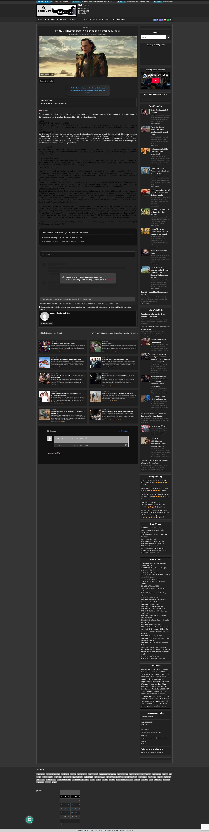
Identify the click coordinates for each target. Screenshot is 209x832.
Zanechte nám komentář (99, 34)
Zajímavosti (88, 27)
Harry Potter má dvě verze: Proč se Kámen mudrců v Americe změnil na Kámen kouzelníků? (159, 381)
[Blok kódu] (77, 445)
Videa (151, 780)
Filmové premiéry (123, 774)
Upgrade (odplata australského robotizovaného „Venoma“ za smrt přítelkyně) (155, 681)
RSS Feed (144, 724)
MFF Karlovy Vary (100, 777)
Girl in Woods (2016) (156, 636)
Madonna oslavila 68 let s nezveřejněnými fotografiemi (160, 151)
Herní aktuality (156, 774)
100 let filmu (41, 774)
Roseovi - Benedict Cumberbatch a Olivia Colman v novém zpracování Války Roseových (66, 394)
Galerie (148, 774)
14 (76, 809)
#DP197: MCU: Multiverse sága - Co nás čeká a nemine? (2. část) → (114, 333)
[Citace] (74, 445)
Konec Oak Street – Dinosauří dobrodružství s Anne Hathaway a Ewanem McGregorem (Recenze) (160, 272)
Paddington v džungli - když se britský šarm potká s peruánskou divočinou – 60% (68, 412)
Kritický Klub (67, 777)
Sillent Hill (152, 539)
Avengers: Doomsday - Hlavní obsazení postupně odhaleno (117, 411)
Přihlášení (124, 431)
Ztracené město (154, 546)
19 (68, 813)
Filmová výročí (93, 774)
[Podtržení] (62, 445)
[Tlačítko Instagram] (162, 20)
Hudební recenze (47, 777)
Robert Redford (154, 572)
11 (65, 809)
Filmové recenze (113, 385)
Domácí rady (65, 774)
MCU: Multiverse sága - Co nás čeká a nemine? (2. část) (88, 31)
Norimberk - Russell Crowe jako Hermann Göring (115, 359)
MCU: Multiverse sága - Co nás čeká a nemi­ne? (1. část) (62, 237)
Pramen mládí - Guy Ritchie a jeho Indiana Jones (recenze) (117, 393)
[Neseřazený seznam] (71, 445)
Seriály (53, 19)
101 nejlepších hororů (53, 774)
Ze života (48, 782)
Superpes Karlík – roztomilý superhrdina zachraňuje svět (66, 359)
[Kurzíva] (59, 445)
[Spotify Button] (168, 20)
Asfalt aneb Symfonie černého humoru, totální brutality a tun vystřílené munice (155, 652)
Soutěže (98, 780)
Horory (60, 385)
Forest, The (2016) (155, 624)
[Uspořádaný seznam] (68, 445)
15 (79, 809)
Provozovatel (104, 19)
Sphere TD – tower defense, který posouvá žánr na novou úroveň (159, 231)
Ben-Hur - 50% (154, 604)
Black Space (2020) (157, 672)
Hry (64, 19)
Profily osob (142, 777)
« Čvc (61, 824)
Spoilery (111, 780)
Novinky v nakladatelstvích (115, 777)
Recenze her (167, 777)
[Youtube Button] (165, 20)
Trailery (137, 780)
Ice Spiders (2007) (155, 597)
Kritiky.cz (83, 5)
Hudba (39, 777)
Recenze (160, 777)
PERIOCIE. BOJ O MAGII (160, 669)
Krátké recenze (88, 777)
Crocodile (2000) (154, 579)
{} (83, 445)
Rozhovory (85, 780)
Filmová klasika (82, 774)
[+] (86, 445)
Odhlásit (150, 716)
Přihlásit (144, 716)
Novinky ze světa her (131, 777)
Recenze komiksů (51, 780)
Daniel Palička (74, 34)
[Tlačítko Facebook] (157, 20)
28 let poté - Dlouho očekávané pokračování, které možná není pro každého (153, 504)
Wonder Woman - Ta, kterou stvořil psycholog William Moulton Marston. (155, 676)
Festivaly (73, 774)
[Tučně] (56, 445)
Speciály (105, 780)
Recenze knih (40, 780)
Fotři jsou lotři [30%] (107, 343)
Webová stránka (47, 323)
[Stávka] (65, 445)
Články (54, 782)
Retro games (76, 780)
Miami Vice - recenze (156, 528)
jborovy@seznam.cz (156, 752)
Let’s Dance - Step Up (156, 541)
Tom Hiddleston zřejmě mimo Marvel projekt (63, 343)
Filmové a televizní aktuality (64, 351)
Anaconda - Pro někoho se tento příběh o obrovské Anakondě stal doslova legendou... (68, 376)
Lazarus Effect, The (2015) (157, 658)
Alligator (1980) (154, 586)
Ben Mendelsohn (54, 307)
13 (72, 809)
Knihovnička (57, 777)
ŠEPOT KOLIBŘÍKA (158, 426)
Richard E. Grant (121, 307)
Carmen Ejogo (66, 307)
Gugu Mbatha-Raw (89, 307)
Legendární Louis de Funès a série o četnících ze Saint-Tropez (160, 171)
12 (68, 809)
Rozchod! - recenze (155, 553)
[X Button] (154, 20)
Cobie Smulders (76, 307)
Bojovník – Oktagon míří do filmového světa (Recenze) (160, 212)
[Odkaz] (80, 445)
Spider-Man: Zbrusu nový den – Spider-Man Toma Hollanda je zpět (160, 192)
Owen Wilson (111, 307)
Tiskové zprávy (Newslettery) (124, 780)
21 (76, 813)
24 (61, 817)
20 (72, 813)
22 (79, 813)
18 (65, 813)
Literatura (76, 19)
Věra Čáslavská (154, 656)
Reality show (152, 777)
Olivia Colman (101, 307)
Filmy (42, 19)
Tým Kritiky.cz (91, 19)
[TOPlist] (39, 791)
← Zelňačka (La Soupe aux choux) (50, 333)
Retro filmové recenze (114, 351)
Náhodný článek (119, 19)
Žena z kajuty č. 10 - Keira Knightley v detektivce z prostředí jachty (118, 376)
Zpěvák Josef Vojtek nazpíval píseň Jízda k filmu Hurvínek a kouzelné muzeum (154, 693)
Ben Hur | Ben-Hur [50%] (157, 609)
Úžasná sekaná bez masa (157, 647)
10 (61, 809)
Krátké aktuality (77, 777)
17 (61, 813)
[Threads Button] (160, 20)
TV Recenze (145, 780)
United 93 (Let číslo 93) (157, 543)
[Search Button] (170, 20)
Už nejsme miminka (156, 606)
